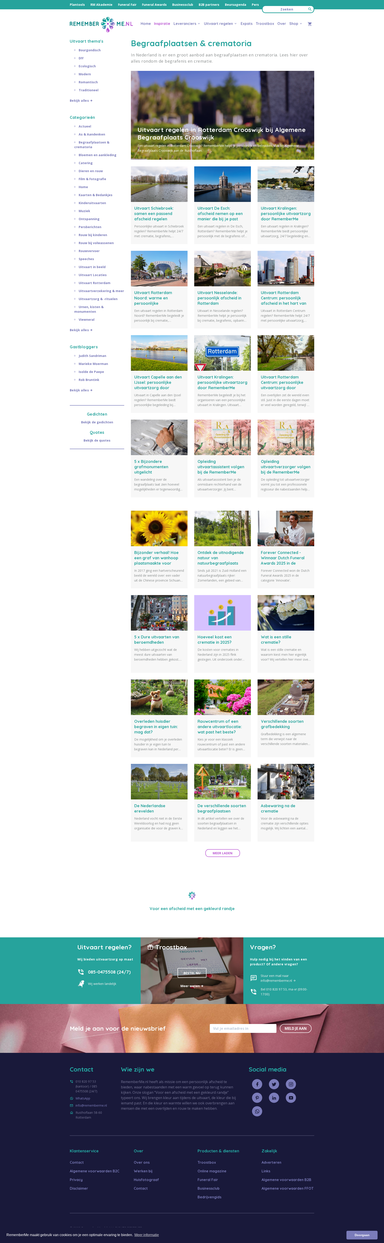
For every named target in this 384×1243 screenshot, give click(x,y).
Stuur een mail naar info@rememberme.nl (277, 978)
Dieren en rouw (91, 171)
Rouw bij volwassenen (96, 243)
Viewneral (86, 319)
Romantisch (88, 82)
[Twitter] (274, 1084)
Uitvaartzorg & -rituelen (98, 299)
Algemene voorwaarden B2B (286, 1179)
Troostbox (265, 23)
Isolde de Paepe (91, 372)
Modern (85, 74)
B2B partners (209, 4)
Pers (255, 4)
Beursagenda (235, 4)
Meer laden (222, 853)
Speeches (86, 259)
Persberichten (90, 227)
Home (146, 23)
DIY (81, 58)
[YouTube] (291, 1098)
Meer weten (190, 986)
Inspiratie (162, 23)
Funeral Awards (154, 4)
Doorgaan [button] (362, 1235)
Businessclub (182, 4)
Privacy (76, 1179)
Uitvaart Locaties (93, 275)
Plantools (77, 4)
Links (266, 1171)
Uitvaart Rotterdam (94, 283)
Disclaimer (79, 1188)
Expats (246, 23)
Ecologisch (87, 66)
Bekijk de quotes (97, 440)
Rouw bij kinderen (93, 235)
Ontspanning (89, 219)
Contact (77, 1162)
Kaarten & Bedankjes (95, 195)
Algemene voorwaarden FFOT (288, 1188)
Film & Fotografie (92, 179)
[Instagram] (291, 1084)
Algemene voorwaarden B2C (94, 1171)
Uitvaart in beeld (92, 267)
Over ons (142, 1162)
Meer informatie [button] (146, 1235)
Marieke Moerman (93, 364)
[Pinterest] (257, 1098)
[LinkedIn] (274, 1098)
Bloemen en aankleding (97, 155)
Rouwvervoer (89, 251)
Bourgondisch (90, 50)
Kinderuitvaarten (92, 203)
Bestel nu (192, 973)
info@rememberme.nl (91, 1105)
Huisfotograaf (146, 1179)
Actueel (85, 126)
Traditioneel (88, 90)
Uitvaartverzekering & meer (101, 291)
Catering (86, 163)
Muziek (84, 211)
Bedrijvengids (209, 1197)
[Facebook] (257, 1084)
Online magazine (212, 1171)
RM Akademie (101, 4)
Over (281, 23)
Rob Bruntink (89, 380)
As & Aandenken (92, 134)
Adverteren (271, 1162)
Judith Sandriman (92, 356)
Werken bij (143, 1171)
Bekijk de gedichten (97, 422)
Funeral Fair (127, 4)
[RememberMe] (101, 31)
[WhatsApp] (257, 1111)
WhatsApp (83, 1098)
